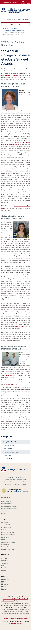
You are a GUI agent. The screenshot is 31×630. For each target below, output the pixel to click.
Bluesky (5, 589)
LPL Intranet (25, 19)
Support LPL (15, 24)
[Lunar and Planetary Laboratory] (15, 490)
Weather (3, 570)
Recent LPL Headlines (10, 459)
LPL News (14, 28)
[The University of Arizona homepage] (10, 2)
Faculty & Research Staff (8, 506)
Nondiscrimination (10, 480)
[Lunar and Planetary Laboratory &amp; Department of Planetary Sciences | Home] (15, 10)
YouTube (5, 587)
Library (3, 540)
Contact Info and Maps (8, 532)
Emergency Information (15, 477)
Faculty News (8, 449)
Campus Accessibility (19, 484)
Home (6, 28)
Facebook (6, 579)
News (3, 565)
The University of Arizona (15, 623)
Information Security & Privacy (18, 482)
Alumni (3, 511)
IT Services (4, 530)
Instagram (6, 584)
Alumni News (8, 455)
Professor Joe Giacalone (14, 376)
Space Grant (5, 544)
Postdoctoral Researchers (9, 508)
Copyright (8, 484)
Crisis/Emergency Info (13, 19)
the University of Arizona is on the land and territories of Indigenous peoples (16, 599)
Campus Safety (21, 480)
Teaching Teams (6, 547)
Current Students (6, 504)
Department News (9, 445)
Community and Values (8, 535)
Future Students (6, 501)
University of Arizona (7, 549)
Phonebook (4, 568)
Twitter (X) (6, 582)
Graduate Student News (11, 452)
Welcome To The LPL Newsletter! (15, 30)
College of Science (11, 75)
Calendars (4, 561)
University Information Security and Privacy (16, 618)
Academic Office (6, 525)
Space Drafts (20, 326)
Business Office (6, 527)
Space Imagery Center (8, 542)
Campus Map (5, 563)
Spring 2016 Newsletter (10, 442)
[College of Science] (15, 469)
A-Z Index (4, 558)
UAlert (5, 482)
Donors (3, 513)
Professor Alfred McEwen (12, 384)
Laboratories (5, 537)
